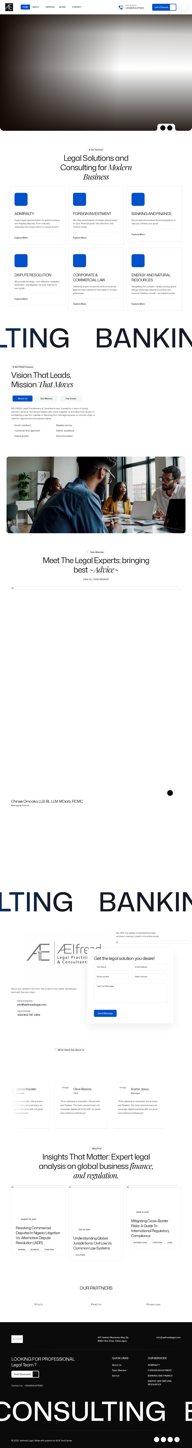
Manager (64, 1093)
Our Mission (46, 398)
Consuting (49, 1250)
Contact (76, 7)
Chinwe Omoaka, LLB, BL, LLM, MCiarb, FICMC (47, 801)
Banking (21, 1250)
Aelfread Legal (140, 1242)
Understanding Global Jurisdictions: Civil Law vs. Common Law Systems (92, 1243)
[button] (96, 1308)
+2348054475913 (134, 8)
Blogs (62, 7)
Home (25, 7)
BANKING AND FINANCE (151, 213)
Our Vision (71, 398)
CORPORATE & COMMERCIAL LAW (89, 277)
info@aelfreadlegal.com (168, 1337)
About (36, 7)
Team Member (119, 1370)
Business (35, 1250)
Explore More (21, 237)
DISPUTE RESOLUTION (32, 275)
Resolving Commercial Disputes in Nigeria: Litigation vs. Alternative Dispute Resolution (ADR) (38, 1235)
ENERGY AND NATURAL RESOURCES (151, 277)
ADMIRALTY (24, 213)
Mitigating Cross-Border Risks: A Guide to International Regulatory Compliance (150, 1228)
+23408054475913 (33, 1385)
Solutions (80, 1255)
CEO (5, 1093)
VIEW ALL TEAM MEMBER (96, 579)
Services (50, 7)
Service (115, 1375)
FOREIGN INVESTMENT (92, 213)
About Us (22, 398)
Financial (122, 1093)
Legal (170, 1242)
